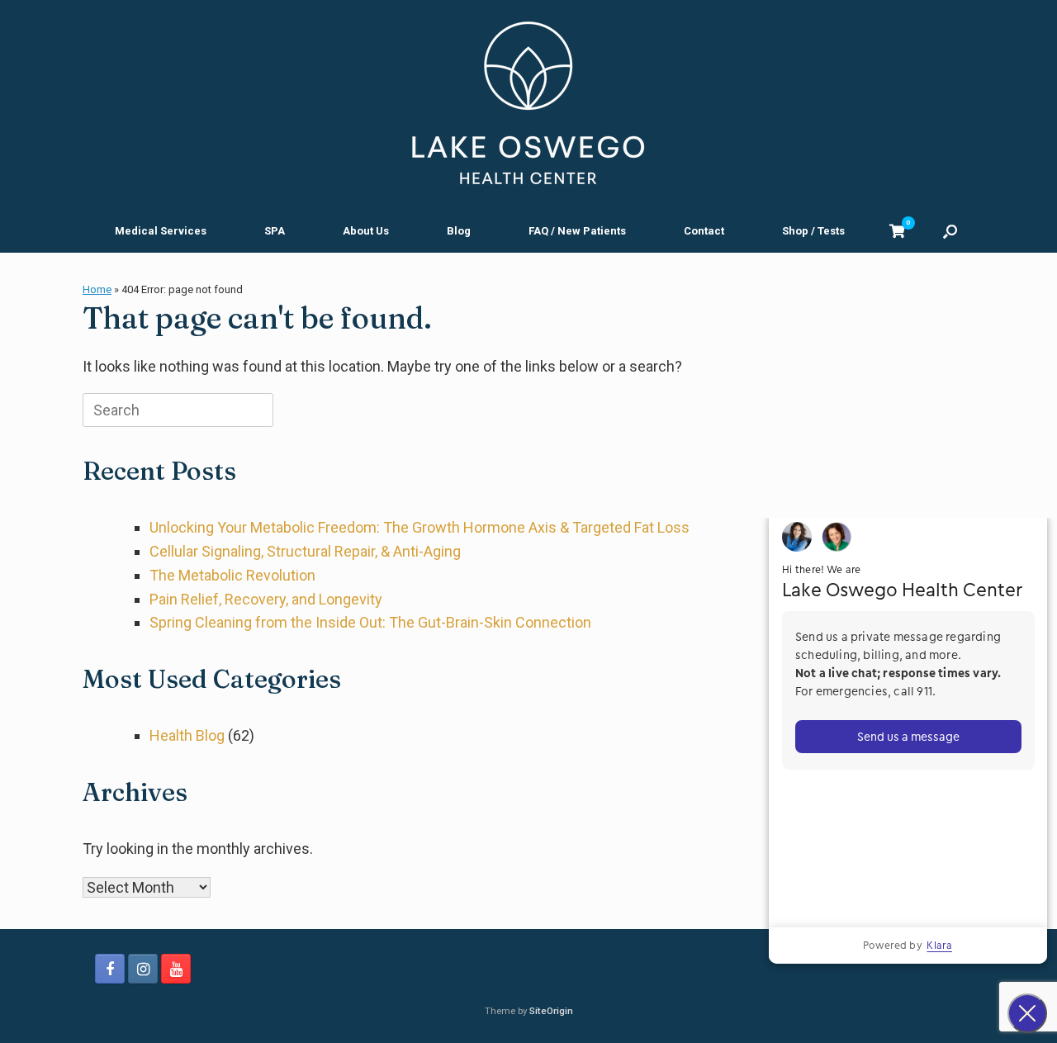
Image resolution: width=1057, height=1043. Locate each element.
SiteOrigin (551, 1011)
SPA (274, 231)
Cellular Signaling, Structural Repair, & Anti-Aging (305, 551)
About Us (366, 231)
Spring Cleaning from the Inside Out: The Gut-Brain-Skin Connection (370, 622)
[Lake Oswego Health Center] (528, 103)
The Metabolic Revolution (232, 575)
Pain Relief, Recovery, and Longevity (265, 599)
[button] (950, 231)
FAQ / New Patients (577, 231)
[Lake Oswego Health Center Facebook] (110, 969)
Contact (704, 231)
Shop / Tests (813, 231)
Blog (459, 231)
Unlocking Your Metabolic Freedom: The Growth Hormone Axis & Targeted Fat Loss (419, 527)
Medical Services (160, 231)
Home (97, 289)
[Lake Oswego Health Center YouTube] (176, 969)
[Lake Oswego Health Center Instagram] (143, 969)
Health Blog (187, 735)
